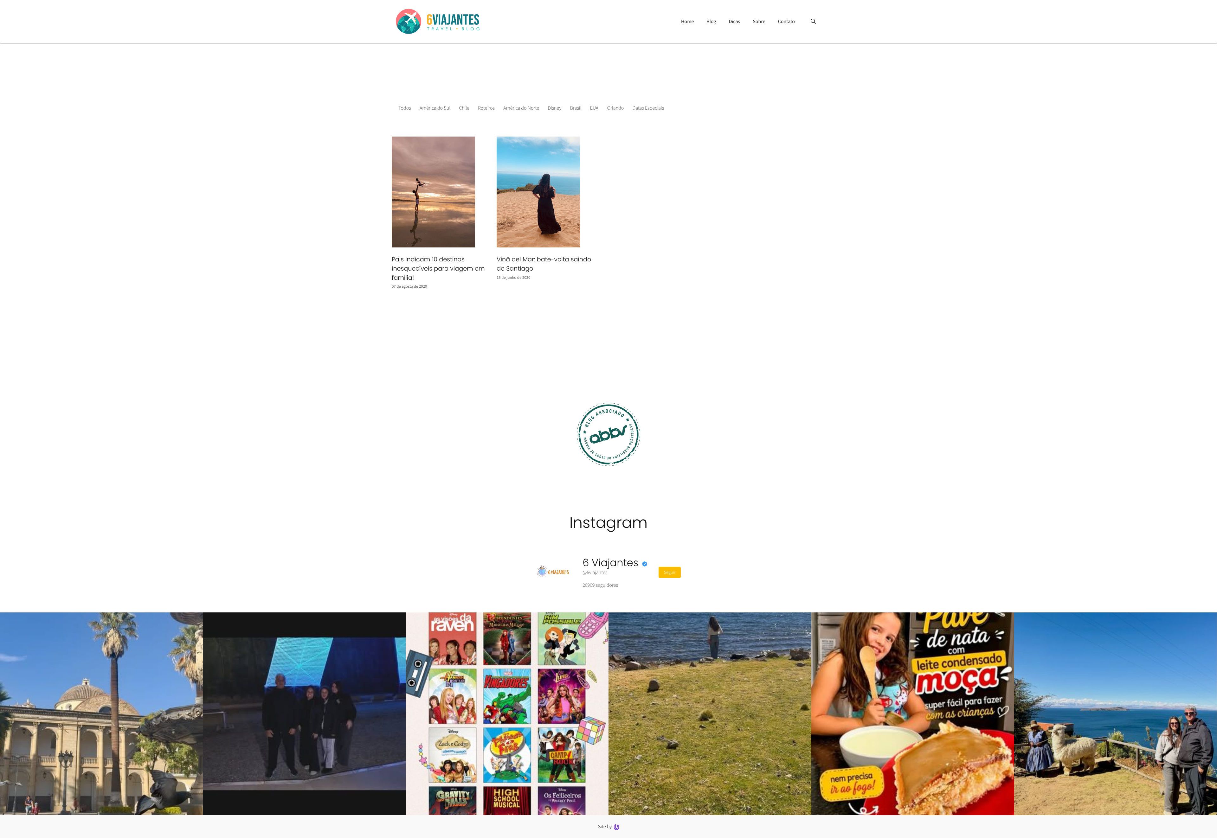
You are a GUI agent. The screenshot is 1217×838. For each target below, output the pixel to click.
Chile (464, 108)
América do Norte (521, 108)
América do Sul (435, 108)
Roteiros (486, 108)
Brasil (576, 108)
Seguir (669, 572)
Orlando (615, 108)
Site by (605, 826)
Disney (554, 108)
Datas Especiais (648, 108)
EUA (594, 108)
